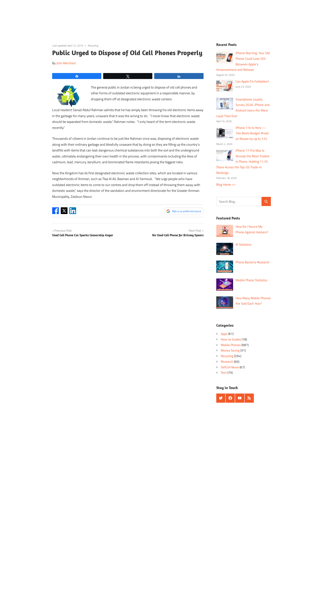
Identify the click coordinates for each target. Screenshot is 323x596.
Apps (224, 333)
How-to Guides (231, 339)
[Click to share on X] (64, 212)
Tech (224, 372)
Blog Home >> (226, 184)
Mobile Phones (231, 345)
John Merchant (66, 63)
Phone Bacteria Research (252, 262)
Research (227, 361)
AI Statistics (243, 244)
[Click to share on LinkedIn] (72, 212)
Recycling (93, 45)
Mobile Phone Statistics (251, 280)
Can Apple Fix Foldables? (252, 81)
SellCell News (230, 367)
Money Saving (230, 350)
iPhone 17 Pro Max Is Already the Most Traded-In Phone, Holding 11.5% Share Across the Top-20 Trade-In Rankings (243, 161)
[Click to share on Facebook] (55, 212)
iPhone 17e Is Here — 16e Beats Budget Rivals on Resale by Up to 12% (252, 133)
